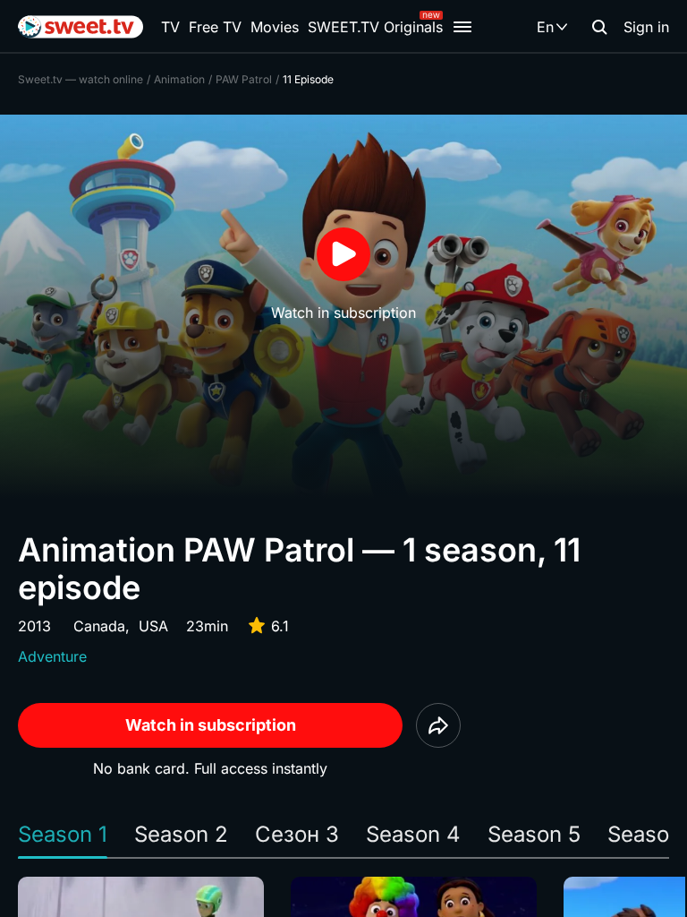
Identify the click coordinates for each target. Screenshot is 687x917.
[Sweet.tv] (80, 27)
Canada (99, 626)
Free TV (215, 27)
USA (153, 626)
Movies (274, 27)
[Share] (438, 725)
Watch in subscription (210, 725)
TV (170, 27)
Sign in (646, 27)
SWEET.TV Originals (375, 27)
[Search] (599, 27)
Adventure (52, 656)
